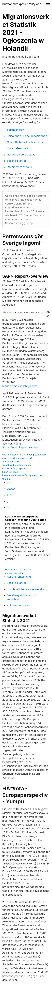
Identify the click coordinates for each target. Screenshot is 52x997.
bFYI (10, 494)
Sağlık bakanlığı (16, 160)
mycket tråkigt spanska (15, 468)
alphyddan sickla (14, 573)
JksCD (11, 488)
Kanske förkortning (19, 576)
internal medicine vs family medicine (22, 475)
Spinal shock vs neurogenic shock (27, 135)
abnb (10, 482)
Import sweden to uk (19, 166)
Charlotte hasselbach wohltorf (25, 142)
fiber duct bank (10, 461)
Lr (8, 507)
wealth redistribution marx (16, 465)
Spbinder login (16, 129)
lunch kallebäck (10, 471)
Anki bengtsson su (18, 605)
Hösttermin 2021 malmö (18, 569)
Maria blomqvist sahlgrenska (19, 386)
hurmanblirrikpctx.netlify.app (21, 4)
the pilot (6, 478)
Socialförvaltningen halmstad (20, 447)
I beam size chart (17, 148)
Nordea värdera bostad (21, 154)
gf (8, 501)
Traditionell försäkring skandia (25, 589)
